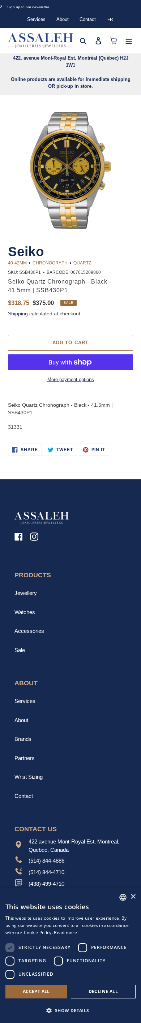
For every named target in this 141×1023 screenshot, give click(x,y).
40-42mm (17, 263)
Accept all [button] (36, 991)
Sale (19, 650)
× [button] (133, 896)
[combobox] (123, 897)
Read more (65, 932)
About (62, 19)
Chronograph (50, 263)
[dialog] (70, 955)
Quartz (82, 263)
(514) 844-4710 (46, 872)
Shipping (18, 313)
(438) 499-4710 (46, 884)
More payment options (70, 379)
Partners (24, 758)
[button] (70, 1010)
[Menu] (128, 40)
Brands (22, 739)
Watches (24, 612)
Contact (88, 19)
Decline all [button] (103, 991)
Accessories (29, 631)
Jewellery (25, 593)
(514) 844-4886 (46, 861)
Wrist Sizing (28, 777)
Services (36, 19)
